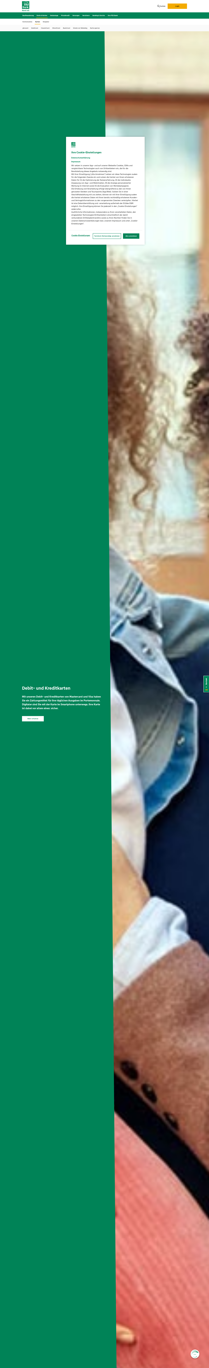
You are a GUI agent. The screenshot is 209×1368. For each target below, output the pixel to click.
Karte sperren (95, 28)
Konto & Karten (42, 15)
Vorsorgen (75, 15)
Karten (37, 22)
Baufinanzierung (28, 15)
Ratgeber (46, 22)
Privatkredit (65, 15)
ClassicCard (45, 28)
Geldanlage (54, 15)
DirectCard (56, 28)
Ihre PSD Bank (113, 15)
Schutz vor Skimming (80, 28)
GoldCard (34, 28)
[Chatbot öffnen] (195, 1354)
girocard (25, 28)
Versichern (86, 15)
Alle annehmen (131, 236)
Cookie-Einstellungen (80, 235)
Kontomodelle (27, 22)
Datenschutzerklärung (80, 158)
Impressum (75, 161)
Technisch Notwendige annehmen (107, 236)
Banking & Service (99, 15)
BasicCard (66, 28)
